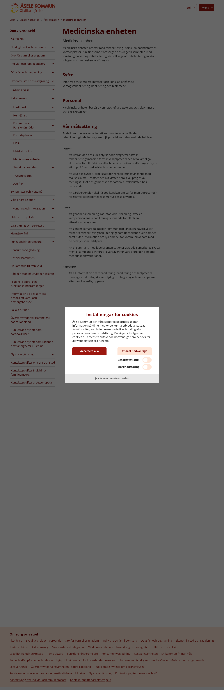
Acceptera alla (89, 351)
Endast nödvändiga (134, 351)
